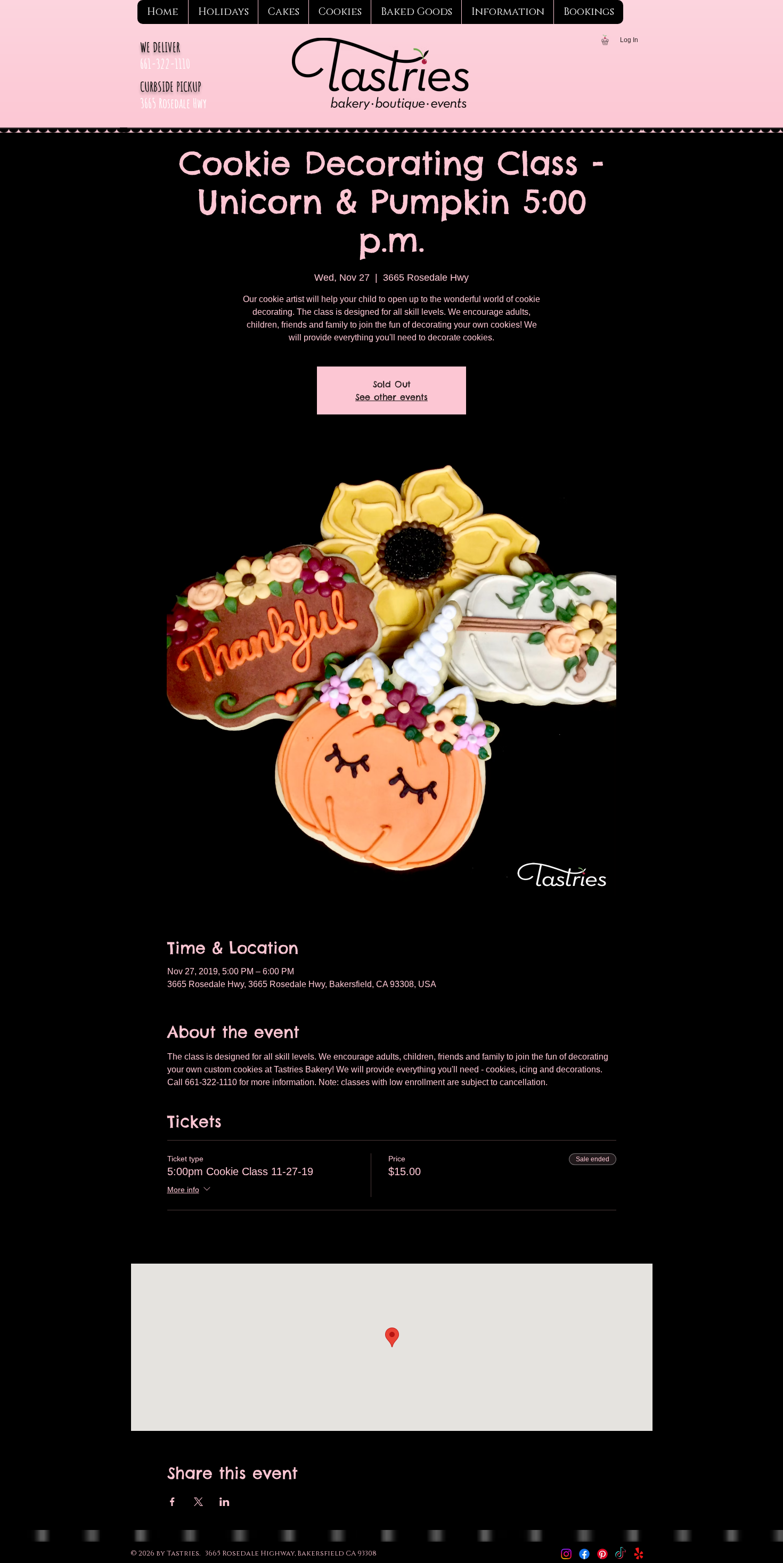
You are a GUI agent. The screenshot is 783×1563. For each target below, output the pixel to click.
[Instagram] (566, 1554)
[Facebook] (584, 1554)
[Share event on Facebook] (172, 1501)
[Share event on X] (198, 1501)
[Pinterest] (602, 1554)
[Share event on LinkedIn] (224, 1501)
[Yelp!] (639, 1554)
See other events (391, 397)
